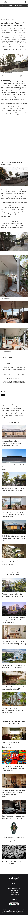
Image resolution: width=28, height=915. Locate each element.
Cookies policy (14, 892)
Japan (3, 395)
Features (24, 49)
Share (4, 75)
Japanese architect (5, 80)
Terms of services (17, 378)
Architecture (4, 19)
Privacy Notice (19, 379)
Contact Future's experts (14, 886)
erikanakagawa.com (6, 357)
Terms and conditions (14, 888)
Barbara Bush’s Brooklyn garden (15, 5)
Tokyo (21, 83)
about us (14, 883)
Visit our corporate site (17, 910)
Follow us (17, 75)
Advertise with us (14, 894)
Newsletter (24, 75)
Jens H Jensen (6, 49)
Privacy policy (14, 890)
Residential (12, 19)
